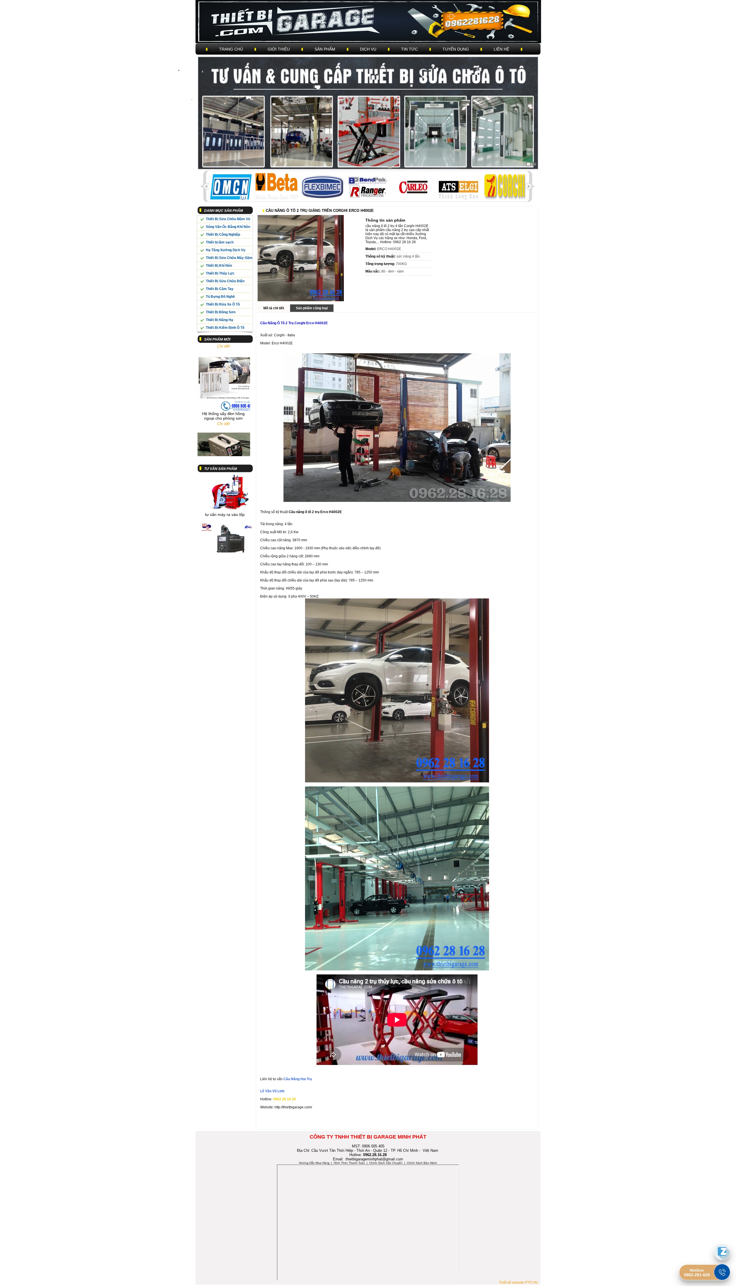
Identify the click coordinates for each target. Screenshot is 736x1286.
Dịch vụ (368, 49)
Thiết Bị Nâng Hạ (219, 320)
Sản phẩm (325, 49)
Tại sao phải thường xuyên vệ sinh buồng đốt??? (225, 544)
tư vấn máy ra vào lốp (225, 484)
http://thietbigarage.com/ (293, 1107)
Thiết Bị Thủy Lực (220, 273)
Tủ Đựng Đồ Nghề (220, 297)
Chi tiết (223, 392)
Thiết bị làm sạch (219, 242)
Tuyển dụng (455, 49)
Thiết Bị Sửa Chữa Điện (225, 281)
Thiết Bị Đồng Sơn (220, 312)
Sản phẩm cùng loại (312, 308)
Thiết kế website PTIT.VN (518, 1283)
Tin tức (409, 49)
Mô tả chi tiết (273, 308)
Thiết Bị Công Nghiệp (223, 235)
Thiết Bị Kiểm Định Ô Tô (225, 328)
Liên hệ (501, 49)
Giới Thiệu (279, 49)
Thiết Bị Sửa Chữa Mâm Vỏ (228, 219)
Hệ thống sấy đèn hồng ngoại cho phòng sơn (223, 384)
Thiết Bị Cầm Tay (219, 289)
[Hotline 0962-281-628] (722, 1272)
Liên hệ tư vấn (271, 1079)
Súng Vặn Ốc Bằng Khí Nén (228, 227)
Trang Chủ (231, 49)
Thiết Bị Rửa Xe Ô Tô (223, 304)
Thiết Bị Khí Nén (219, 266)
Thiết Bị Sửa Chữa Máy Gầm (229, 258)
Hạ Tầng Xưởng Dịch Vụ (225, 250)
